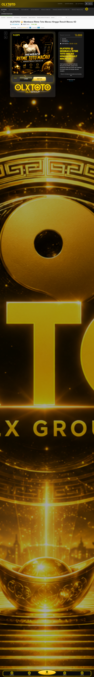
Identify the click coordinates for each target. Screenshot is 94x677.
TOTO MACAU (17, 17)
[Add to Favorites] (5, 33)
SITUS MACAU (24, 17)
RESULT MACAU (32, 17)
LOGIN (26, 79)
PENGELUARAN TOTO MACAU (43, 17)
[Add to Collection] (5, 37)
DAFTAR (39, 79)
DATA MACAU (9, 17)
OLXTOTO (3, 17)
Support (42, 27)
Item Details (13, 27)
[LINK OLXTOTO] (33, 54)
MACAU (52, 17)
